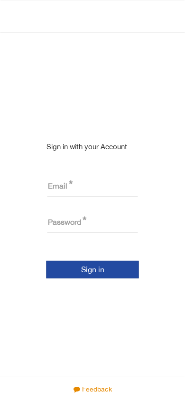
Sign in (92, 269)
